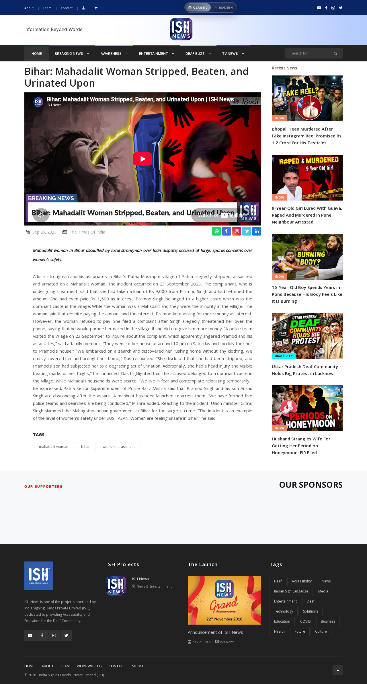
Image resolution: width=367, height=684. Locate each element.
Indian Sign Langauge (291, 591)
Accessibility (302, 581)
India (279, 118)
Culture (321, 631)
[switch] (211, 7)
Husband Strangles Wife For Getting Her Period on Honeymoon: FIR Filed (301, 445)
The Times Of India (87, 232)
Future (300, 631)
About (29, 8)
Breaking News (69, 53)
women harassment (119, 446)
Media (323, 591)
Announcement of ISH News (215, 632)
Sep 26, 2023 (44, 232)
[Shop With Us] (95, 8)
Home (37, 53)
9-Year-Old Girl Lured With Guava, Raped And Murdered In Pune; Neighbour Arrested (307, 215)
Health (279, 631)
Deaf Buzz (196, 53)
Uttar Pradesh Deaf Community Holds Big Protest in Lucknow (305, 370)
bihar (85, 446)
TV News (230, 53)
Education (282, 621)
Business (328, 621)
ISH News (140, 578)
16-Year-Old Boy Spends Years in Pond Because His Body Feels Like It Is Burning (307, 294)
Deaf (278, 581)
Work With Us (89, 666)
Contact (67, 8)
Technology (283, 611)
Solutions (310, 611)
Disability (284, 355)
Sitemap (139, 666)
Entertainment (154, 53)
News (326, 581)
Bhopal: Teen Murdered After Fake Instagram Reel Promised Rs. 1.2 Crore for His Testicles (307, 135)
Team (47, 8)
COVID (305, 621)
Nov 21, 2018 (201, 642)
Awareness (111, 53)
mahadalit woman (53, 446)
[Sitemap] (83, 8)
